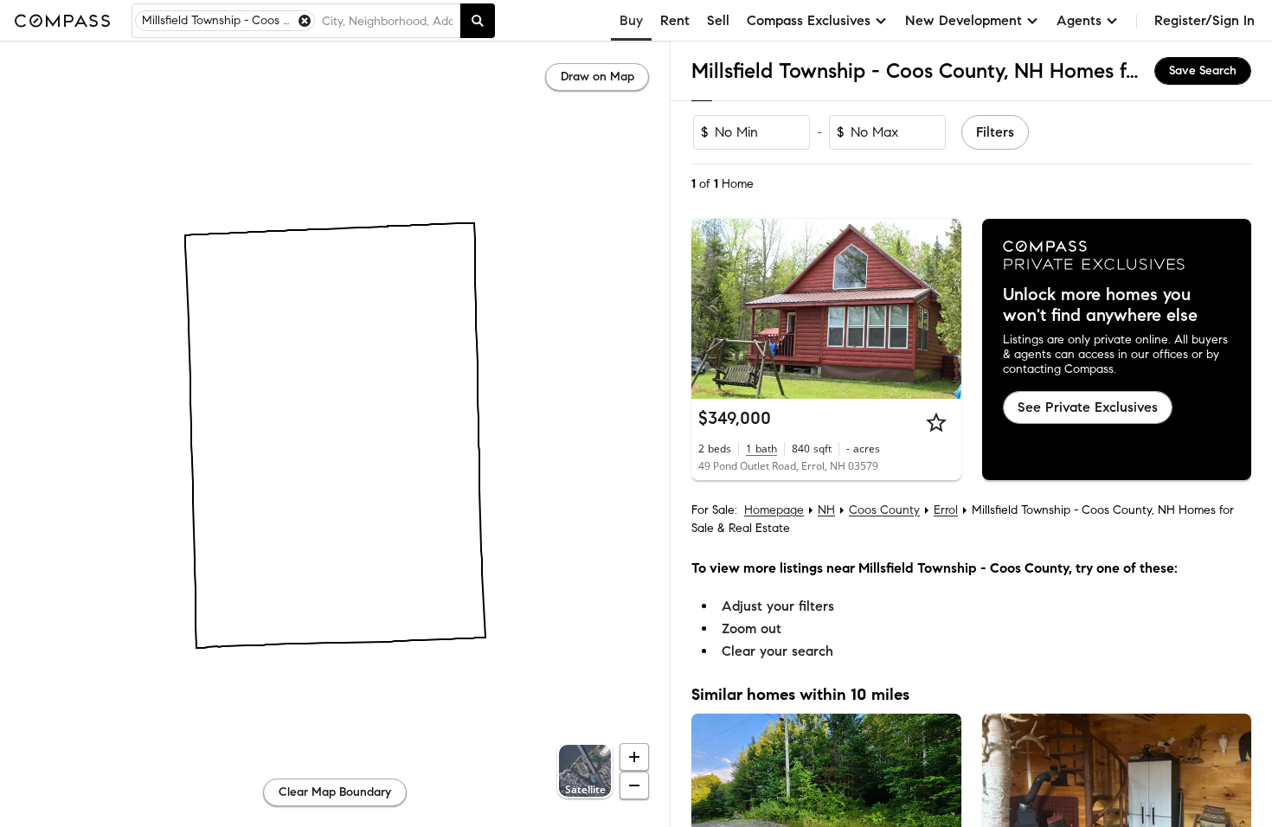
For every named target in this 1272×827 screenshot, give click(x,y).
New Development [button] (963, 20)
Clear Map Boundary (335, 792)
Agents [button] (1079, 20)
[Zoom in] (634, 757)
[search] (477, 20)
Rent (675, 20)
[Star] (936, 422)
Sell (718, 20)
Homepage (774, 510)
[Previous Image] (712, 309)
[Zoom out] (634, 785)
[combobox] (387, 20)
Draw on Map (597, 76)
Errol (946, 510)
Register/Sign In (1204, 20)
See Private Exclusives (1088, 407)
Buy (631, 20)
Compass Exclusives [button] (808, 20)
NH (826, 510)
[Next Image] (940, 309)
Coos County (884, 510)
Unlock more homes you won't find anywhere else (1100, 305)
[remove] (305, 21)
